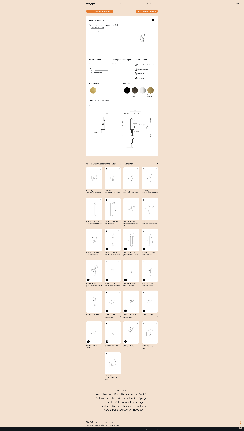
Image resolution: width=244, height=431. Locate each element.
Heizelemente (106, 402)
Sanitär (143, 394)
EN (238, 3)
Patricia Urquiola (97, 28)
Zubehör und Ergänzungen (130, 402)
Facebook (92, 429)
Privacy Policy (107, 425)
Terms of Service (114, 425)
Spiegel (143, 398)
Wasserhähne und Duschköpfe (101, 25)
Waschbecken (104, 394)
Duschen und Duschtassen (116, 410)
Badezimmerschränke (124, 398)
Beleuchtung (103, 406)
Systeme (138, 410)
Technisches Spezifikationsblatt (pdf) (145, 64)
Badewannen (103, 398)
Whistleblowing (155, 429)
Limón (94, 66)
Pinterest (96, 429)
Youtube (103, 429)
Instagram (88, 429)
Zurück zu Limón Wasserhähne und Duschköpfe (99, 11)
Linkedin (99, 429)
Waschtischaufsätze (125, 394)
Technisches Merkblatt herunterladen (147, 11)
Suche (122, 3)
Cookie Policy (149, 429)
